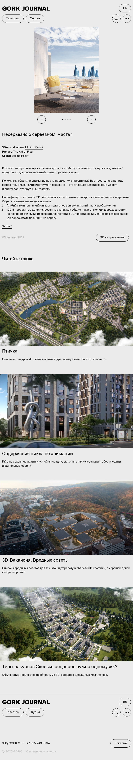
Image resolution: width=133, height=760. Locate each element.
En (125, 702)
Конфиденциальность (41, 752)
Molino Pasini (34, 148)
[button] (127, 712)
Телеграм (12, 712)
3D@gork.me (12, 743)
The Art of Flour (23, 152)
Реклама (121, 743)
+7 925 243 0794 (38, 743)
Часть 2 (7, 226)
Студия (35, 712)
